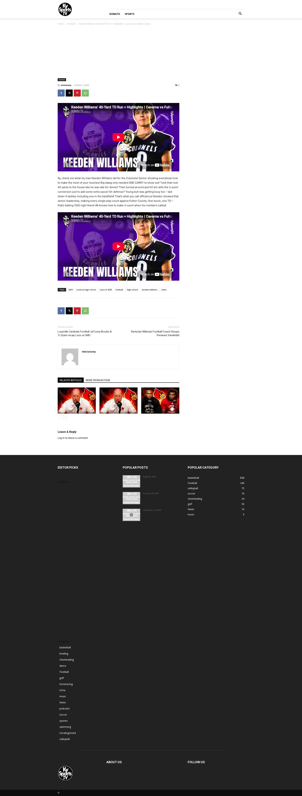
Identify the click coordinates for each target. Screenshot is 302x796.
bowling (63, 653)
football (119, 289)
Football (71, 23)
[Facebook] (61, 93)
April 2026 (63, 508)
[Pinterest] (77, 93)
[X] (69, 93)
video (164, 289)
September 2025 (67, 545)
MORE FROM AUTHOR (98, 380)
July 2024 (63, 618)
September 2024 (67, 608)
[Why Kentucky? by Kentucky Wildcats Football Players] (131, 481)
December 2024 (67, 592)
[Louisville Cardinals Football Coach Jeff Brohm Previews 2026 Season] (77, 400)
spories (63, 720)
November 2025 (67, 534)
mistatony (66, 85)
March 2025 (64, 576)
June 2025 (63, 560)
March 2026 (64, 513)
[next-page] (65, 417)
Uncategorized (67, 733)
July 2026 (63, 492)
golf (61, 678)
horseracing (66, 684)
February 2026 (66, 519)
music (62, 696)
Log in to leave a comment (73, 437)
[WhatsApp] (85, 93)
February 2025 (66, 581)
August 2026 (65, 487)
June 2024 (63, 623)
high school (132, 289)
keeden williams (149, 289)
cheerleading (66, 659)
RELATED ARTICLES (71, 380)
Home (61, 23)
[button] (240, 14)
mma (62, 690)
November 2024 (67, 597)
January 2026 (65, 524)
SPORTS (129, 14)
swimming (65, 726)
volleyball (64, 739)
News (62, 702)
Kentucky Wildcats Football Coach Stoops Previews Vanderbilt (155, 333)
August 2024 (65, 613)
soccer (63, 714)
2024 (70, 289)
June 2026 (63, 498)
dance (62, 665)
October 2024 (65, 602)
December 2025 (67, 529)
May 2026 (63, 503)
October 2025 (65, 540)
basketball (65, 647)
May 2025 (63, 566)
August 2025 (65, 550)
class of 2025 (106, 289)
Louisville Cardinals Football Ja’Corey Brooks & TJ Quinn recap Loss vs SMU (85, 333)
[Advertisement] (151, 52)
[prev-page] (60, 417)
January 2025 (65, 587)
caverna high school (86, 289)
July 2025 (63, 555)
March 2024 (64, 629)
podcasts (64, 708)
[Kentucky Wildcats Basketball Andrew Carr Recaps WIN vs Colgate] (131, 515)
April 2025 (63, 571)
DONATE (114, 14)
